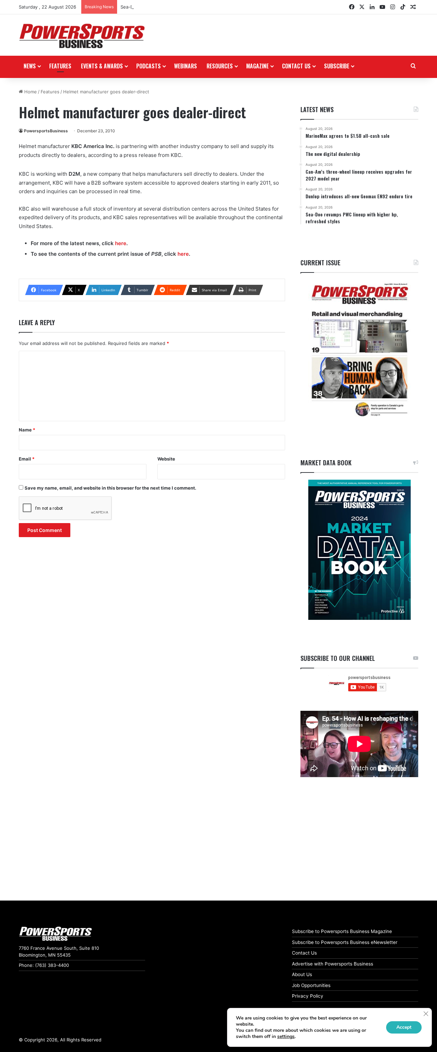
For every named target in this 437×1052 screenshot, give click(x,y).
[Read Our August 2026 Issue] (359, 350)
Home (30, 91)
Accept (403, 1027)
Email (26, 459)
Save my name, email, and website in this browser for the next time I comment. (110, 488)
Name (27, 429)
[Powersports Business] (82, 36)
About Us (302, 974)
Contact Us (304, 953)
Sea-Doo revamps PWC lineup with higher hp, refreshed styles (187, 7)
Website (166, 459)
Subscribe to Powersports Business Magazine (342, 931)
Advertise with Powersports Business (332, 964)
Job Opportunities (311, 985)
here (120, 243)
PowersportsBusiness (46, 130)
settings (286, 1037)
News (30, 66)
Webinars (185, 66)
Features (60, 66)
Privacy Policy (307, 996)
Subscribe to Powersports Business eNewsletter (344, 942)
